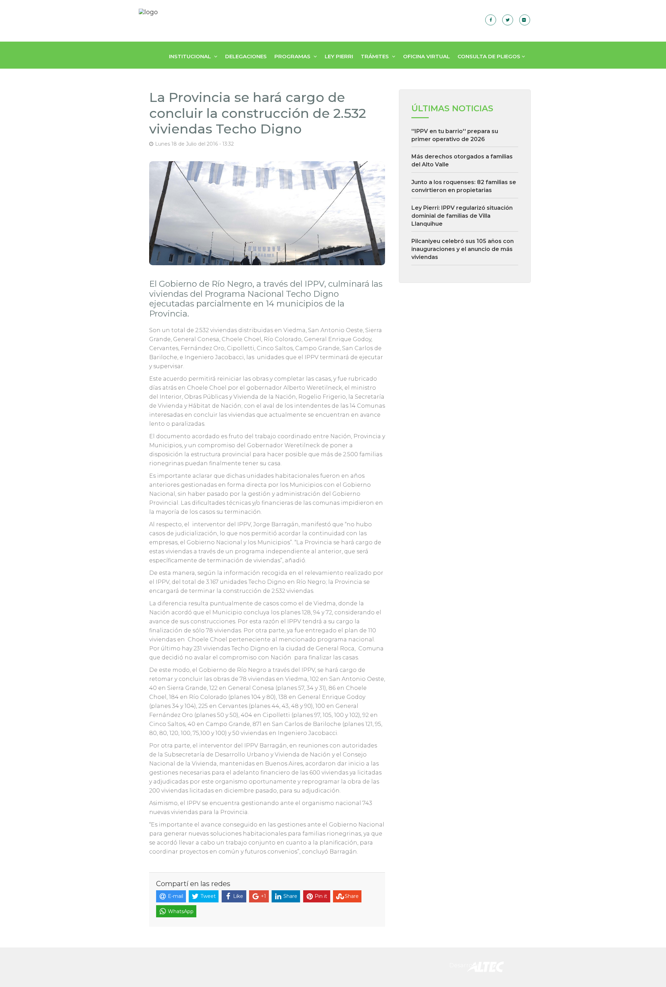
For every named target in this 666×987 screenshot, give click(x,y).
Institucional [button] (190, 56)
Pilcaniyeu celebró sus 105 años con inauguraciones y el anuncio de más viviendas (462, 249)
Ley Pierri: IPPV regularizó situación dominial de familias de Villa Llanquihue (462, 216)
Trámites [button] (375, 56)
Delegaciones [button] (246, 56)
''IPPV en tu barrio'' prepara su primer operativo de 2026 (454, 135)
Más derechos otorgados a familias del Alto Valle (462, 160)
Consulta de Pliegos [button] (490, 56)
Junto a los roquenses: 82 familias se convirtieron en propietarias (463, 186)
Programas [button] (293, 56)
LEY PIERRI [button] (339, 56)
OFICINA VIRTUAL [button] (426, 56)
